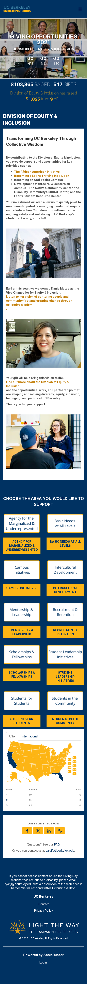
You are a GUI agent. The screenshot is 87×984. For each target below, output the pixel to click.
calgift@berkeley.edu (60, 850)
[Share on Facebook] (27, 830)
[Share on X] (38, 830)
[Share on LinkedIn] (49, 830)
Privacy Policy (43, 910)
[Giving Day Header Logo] (17, 9)
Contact (43, 904)
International (30, 736)
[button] (60, 830)
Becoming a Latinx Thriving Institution (41, 175)
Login (43, 962)
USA (12, 736)
